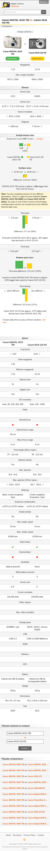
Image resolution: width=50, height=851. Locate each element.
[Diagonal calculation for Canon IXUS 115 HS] (41, 126)
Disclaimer (17, 835)
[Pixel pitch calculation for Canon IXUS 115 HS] (41, 217)
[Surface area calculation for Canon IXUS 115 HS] (38, 172)
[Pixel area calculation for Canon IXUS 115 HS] (41, 251)
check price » (12, 59)
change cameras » (25, 32)
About (8, 835)
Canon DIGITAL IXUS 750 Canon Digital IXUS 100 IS (26, 806)
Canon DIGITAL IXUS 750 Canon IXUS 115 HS (24, 812)
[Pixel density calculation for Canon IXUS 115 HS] (44, 291)
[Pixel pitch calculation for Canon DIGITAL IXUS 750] (9, 217)
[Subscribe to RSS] (24, 839)
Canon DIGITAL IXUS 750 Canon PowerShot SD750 (26, 800)
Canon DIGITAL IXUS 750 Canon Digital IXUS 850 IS (26, 794)
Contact (41, 835)
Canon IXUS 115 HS (37, 53)
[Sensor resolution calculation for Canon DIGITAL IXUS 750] (7, 116)
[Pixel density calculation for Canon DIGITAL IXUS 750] (5, 291)
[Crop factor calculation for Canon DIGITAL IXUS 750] (10, 354)
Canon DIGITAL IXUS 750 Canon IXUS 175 (22, 776)
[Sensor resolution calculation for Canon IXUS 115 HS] (43, 116)
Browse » (44, 2)
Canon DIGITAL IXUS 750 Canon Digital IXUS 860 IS (26, 824)
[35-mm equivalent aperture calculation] (7, 484)
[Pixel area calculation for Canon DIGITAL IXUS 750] (8, 251)
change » (40, 139)
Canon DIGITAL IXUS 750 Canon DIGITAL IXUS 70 (25, 770)
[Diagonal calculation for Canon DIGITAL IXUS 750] (8, 126)
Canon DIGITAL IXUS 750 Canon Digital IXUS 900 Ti (26, 818)
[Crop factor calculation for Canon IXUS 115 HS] (39, 354)
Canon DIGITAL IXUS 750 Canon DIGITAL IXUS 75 (25, 782)
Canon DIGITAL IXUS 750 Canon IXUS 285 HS (24, 788)
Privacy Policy (30, 835)
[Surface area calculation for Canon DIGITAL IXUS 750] (12, 172)
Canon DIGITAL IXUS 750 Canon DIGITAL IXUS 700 (26, 764)
